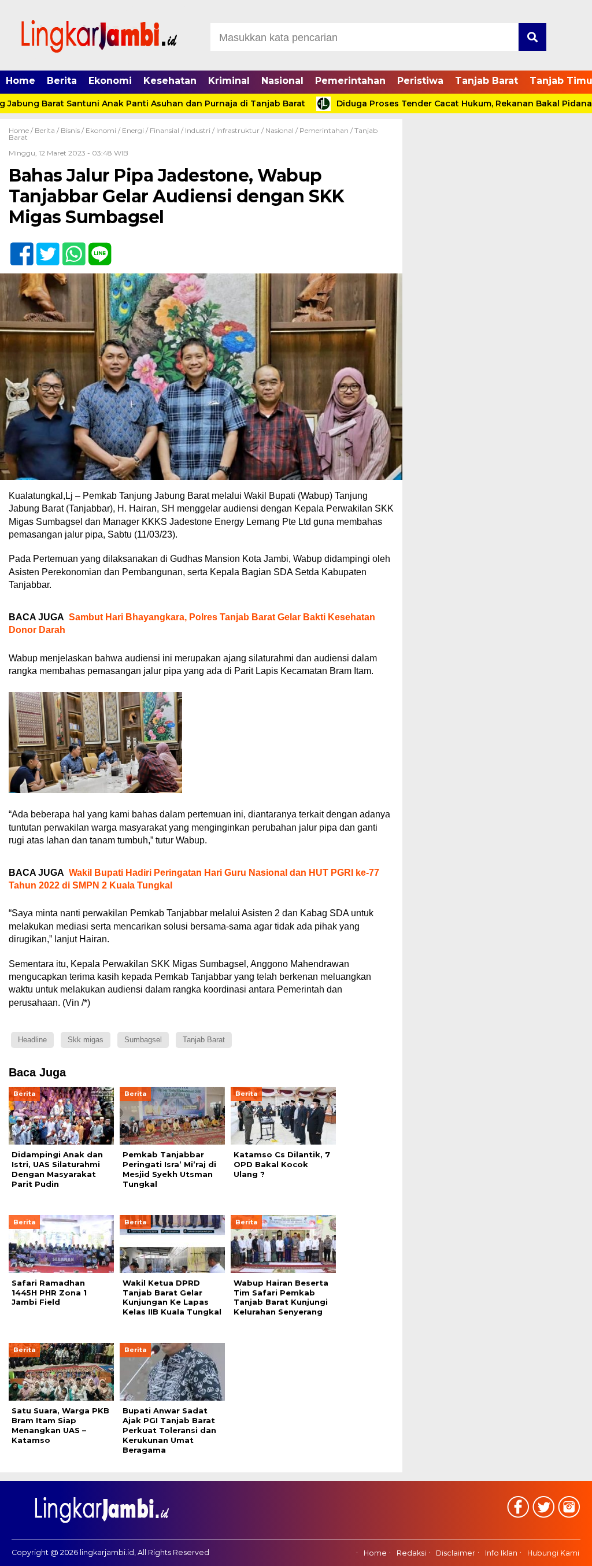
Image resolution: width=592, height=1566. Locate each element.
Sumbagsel (143, 1039)
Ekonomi (110, 80)
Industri (197, 130)
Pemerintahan (350, 80)
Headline (32, 1039)
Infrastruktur (238, 130)
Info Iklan (501, 1553)
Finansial (164, 130)
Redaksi (411, 1553)
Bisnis (70, 130)
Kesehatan (170, 80)
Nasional (282, 80)
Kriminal (229, 80)
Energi (133, 130)
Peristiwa (420, 80)
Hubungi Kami (553, 1553)
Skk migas (85, 1039)
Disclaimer (455, 1553)
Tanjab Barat (486, 80)
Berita (62, 80)
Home (20, 80)
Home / (22, 130)
